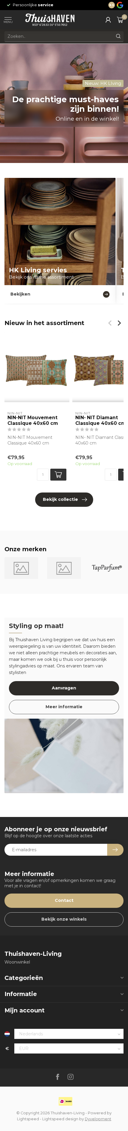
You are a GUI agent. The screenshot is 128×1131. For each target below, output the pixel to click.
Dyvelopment (98, 1119)
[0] (120, 20)
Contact (64, 900)
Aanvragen (64, 688)
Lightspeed (28, 1119)
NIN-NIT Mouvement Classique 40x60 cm (32, 420)
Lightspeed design (60, 1119)
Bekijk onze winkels (64, 919)
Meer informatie (64, 706)
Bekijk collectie (60, 499)
